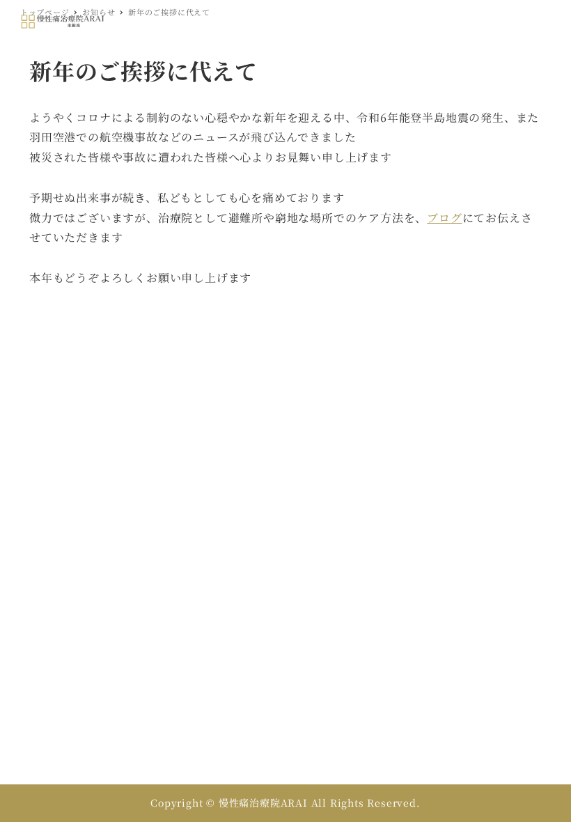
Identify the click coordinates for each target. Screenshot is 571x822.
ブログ (444, 218)
